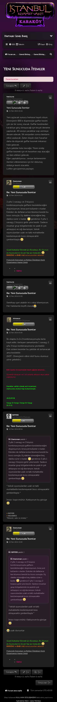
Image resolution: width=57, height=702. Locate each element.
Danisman (17, 181)
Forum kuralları (12, 79)
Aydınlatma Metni (22, 701)
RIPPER (15, 415)
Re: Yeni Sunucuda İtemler (21, 192)
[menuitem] (12, 44)
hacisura (10, 97)
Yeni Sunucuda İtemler (24, 68)
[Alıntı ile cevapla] (50, 98)
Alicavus (16, 318)
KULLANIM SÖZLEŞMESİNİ (26, 697)
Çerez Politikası (35, 701)
